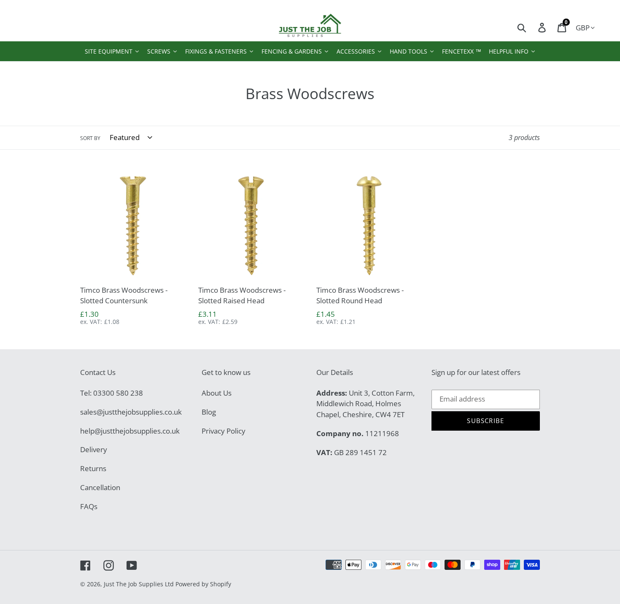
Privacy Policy (223, 431)
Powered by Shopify (203, 584)
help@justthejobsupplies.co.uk (130, 431)
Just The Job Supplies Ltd (139, 584)
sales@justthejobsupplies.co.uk (131, 412)
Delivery (93, 449)
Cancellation (100, 487)
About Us (217, 393)
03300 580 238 (118, 393)
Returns (93, 468)
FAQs (88, 506)
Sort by (90, 138)
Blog (209, 412)
